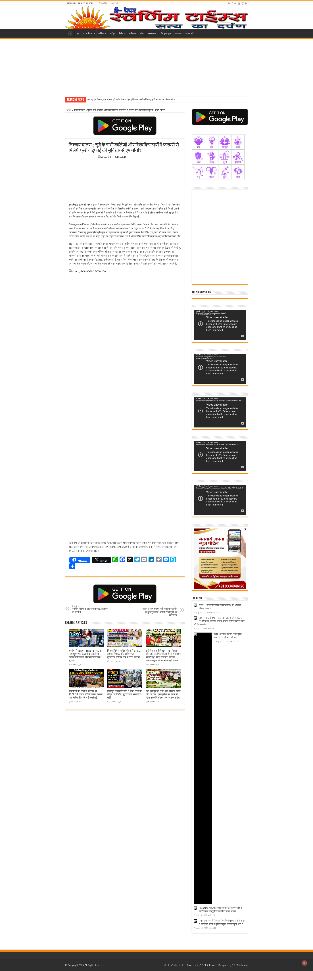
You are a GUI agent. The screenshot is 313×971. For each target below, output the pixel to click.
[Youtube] (239, 3)
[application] (220, 325)
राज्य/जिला (88, 33)
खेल (142, 33)
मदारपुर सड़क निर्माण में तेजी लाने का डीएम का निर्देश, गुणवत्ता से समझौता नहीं (124, 694)
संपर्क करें (114, 3)
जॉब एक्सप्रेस (165, 33)
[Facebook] (232, 3)
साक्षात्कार (152, 33)
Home (69, 33)
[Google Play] (246, 3)
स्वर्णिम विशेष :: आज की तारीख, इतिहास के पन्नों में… (90, 609)
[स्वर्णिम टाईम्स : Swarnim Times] (156, 17)
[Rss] (229, 3)
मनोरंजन (132, 33)
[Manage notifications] (304, 963)
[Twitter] (235, 3)
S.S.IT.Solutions (208, 965)
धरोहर (112, 33)
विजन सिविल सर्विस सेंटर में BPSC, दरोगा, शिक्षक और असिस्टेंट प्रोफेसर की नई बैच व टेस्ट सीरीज (124, 654)
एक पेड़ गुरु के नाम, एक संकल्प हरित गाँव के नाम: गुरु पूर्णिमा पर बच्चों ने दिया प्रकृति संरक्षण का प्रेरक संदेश (131, 99)
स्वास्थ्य (178, 33)
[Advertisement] (156, 66)
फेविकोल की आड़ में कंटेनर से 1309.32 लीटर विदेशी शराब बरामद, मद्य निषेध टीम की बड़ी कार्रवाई (86, 694)
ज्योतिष (101, 33)
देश (78, 33)
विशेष (121, 33)
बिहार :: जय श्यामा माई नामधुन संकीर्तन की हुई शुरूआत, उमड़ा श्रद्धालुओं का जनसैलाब (160, 610)
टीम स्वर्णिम (103, 3)
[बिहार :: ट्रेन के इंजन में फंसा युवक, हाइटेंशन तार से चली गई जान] (203, 768)
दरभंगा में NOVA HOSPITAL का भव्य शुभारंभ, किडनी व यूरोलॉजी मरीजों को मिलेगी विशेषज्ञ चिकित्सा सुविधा (85, 655)
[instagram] (242, 3)
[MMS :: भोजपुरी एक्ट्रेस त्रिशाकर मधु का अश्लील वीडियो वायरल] (195, 605)
